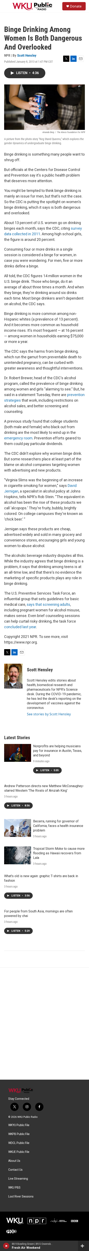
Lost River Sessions (21, 1196)
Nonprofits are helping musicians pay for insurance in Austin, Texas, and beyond (57, 750)
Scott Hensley (26, 55)
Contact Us (15, 1169)
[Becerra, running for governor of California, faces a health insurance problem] (17, 828)
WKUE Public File (18, 1151)
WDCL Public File (18, 1143)
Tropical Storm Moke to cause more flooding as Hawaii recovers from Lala (59, 853)
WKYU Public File (18, 1125)
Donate (76, 6)
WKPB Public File (19, 1134)
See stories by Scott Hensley (49, 714)
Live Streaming (18, 1178)
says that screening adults (48, 604)
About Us (14, 1160)
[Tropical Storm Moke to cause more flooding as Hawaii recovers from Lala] (17, 855)
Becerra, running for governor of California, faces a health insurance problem (58, 825)
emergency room (18, 438)
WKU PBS (14, 1187)
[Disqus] (44, 1023)
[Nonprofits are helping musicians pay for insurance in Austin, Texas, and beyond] (17, 753)
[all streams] (83, 1246)
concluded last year (20, 627)
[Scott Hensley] (13, 676)
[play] (6, 1246)
